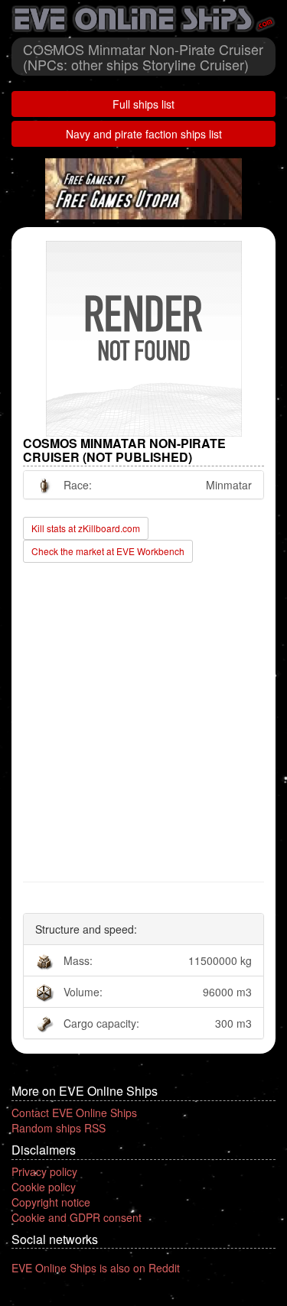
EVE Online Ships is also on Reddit (95, 1267)
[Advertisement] (143, 723)
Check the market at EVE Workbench (107, 550)
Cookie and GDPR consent (76, 1217)
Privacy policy (44, 1171)
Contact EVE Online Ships (74, 1112)
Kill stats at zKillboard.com (85, 527)
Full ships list (143, 104)
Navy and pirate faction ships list (144, 133)
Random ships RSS (58, 1127)
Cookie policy (43, 1186)
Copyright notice (50, 1202)
